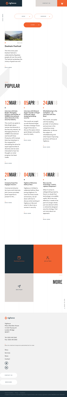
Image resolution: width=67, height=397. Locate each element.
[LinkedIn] (6, 369)
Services (7, 353)
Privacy (16, 392)
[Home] (11, 3)
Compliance (22, 392)
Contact (7, 359)
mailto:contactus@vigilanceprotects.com (19, 345)
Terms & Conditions (9, 392)
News (6, 356)
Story (6, 350)
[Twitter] (6, 364)
